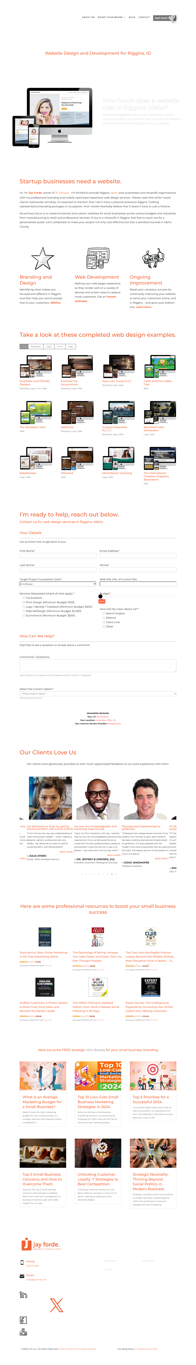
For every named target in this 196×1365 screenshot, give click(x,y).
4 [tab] (94, 874)
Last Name (27, 565)
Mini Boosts (95, 1050)
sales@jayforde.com (36, 1279)
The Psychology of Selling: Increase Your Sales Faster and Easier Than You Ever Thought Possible (97, 956)
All (24, 346)
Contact (144, 17)
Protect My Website (147, 320)
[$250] (100, 596)
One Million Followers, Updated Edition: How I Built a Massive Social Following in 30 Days (96, 1007)
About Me (88, 17)
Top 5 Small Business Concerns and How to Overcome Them (42, 1179)
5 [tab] (99, 874)
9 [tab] (116, 874)
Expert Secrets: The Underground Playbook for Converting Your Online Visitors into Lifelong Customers (149, 1007)
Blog (132, 17)
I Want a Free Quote (92, 314)
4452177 (85, 1016)
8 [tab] (111, 874)
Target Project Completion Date (41, 579)
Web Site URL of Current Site (118, 579)
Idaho (114, 192)
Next (178, 826)
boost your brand (110, 17)
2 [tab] (86, 874)
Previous (17, 826)
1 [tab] (81, 874)
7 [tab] (107, 874)
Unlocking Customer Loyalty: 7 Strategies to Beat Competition (98, 1179)
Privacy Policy (65, 1349)
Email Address (109, 551)
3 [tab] (90, 874)
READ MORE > (19, 852)
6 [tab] (103, 874)
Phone (104, 565)
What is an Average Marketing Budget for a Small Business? (42, 1102)
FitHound (67, 473)
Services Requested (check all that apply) (47, 593)
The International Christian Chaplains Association (156, 476)
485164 (32, 1016)
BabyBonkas (28, 473)
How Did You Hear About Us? (119, 609)
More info (48, 965)
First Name (27, 551)
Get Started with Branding (42, 315)
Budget (105, 593)
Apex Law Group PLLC (116, 381)
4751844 (138, 966)
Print (59, 346)
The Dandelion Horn (33, 427)
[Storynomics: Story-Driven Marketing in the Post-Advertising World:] (44, 937)
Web (70, 346)
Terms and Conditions (85, 1349)
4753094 (85, 966)
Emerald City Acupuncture (69, 383)
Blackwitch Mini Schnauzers (154, 429)
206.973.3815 (32, 1266)
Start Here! (161, 18)
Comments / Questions (35, 657)
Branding (35, 346)
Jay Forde (152, 1349)
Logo (49, 346)
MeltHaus (67, 427)
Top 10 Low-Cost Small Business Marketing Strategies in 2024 (98, 1102)
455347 (32, 962)
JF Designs (62, 192)
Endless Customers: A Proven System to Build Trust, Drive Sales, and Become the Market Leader (44, 1007)
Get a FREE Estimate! (121, 134)
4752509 (138, 1016)
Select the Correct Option (36, 689)
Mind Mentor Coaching (117, 473)
